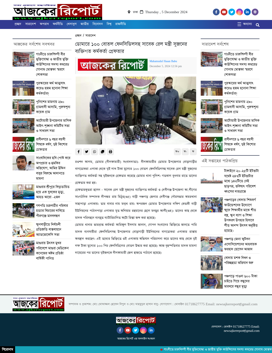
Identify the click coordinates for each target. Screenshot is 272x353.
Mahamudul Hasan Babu (163, 61)
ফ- (185, 151)
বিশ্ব (109, 24)
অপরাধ (44, 24)
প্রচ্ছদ (18, 24)
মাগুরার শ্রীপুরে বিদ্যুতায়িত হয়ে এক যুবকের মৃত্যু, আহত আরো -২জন (52, 192)
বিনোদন (98, 24)
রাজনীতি (120, 24)
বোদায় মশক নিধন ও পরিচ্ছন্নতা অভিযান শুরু (238, 260)
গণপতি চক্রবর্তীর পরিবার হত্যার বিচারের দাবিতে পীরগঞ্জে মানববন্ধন (52, 210)
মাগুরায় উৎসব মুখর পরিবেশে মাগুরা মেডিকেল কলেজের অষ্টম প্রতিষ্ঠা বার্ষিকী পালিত (52, 251)
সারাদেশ (30, 24)
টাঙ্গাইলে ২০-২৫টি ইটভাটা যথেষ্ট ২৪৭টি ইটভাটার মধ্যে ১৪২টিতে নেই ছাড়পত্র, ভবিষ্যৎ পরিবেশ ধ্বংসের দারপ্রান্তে (241, 181)
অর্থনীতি (58, 24)
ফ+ (177, 151)
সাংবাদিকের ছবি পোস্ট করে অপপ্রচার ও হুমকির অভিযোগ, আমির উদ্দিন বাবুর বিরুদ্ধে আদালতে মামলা (53, 168)
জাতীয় (85, 24)
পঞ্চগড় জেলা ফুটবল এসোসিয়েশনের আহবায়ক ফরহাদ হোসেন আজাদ (240, 244)
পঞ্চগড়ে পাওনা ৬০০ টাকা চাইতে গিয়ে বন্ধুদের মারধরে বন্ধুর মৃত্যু (240, 281)
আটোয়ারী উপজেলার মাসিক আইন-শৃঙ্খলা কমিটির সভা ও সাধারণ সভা (53, 125)
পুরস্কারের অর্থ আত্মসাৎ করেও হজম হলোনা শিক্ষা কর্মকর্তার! (52, 88)
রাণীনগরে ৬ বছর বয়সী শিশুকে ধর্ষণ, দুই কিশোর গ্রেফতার (51, 144)
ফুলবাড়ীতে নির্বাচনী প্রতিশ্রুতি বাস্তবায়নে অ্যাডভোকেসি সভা (48, 229)
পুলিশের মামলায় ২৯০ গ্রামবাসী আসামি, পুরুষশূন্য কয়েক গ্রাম (53, 106)
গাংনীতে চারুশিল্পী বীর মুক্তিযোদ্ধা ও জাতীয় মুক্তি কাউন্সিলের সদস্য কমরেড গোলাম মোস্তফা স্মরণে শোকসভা (52, 64)
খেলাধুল (72, 24)
